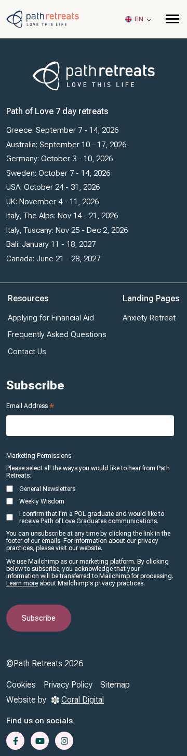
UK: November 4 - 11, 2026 (52, 201)
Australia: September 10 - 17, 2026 (66, 144)
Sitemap (115, 685)
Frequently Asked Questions (57, 334)
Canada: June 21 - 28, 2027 (53, 258)
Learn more (22, 583)
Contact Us (27, 351)
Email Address (30, 406)
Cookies (21, 685)
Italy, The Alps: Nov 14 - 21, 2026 (62, 215)
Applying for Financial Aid (51, 318)
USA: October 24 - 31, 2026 (53, 187)
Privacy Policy (68, 685)
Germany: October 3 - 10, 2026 (59, 158)
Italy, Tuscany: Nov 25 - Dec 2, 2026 (67, 230)
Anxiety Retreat (149, 318)
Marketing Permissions (38, 455)
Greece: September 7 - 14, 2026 (62, 130)
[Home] (42, 18)
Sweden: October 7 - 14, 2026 (58, 173)
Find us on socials (39, 720)
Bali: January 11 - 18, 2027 (51, 244)
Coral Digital (82, 700)
